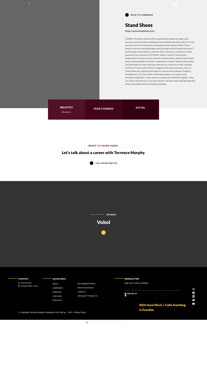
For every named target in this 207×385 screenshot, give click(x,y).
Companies (58, 288)
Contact (82, 292)
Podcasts (57, 300)
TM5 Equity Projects (88, 296)
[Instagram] (193, 289)
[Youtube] (193, 304)
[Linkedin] (193, 296)
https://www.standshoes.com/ (140, 31)
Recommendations (87, 284)
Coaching (57, 296)
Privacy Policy (80, 312)
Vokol (103, 222)
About (56, 284)
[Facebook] (193, 293)
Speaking (57, 292)
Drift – (70, 312)
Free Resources (86, 288)
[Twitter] (193, 300)
